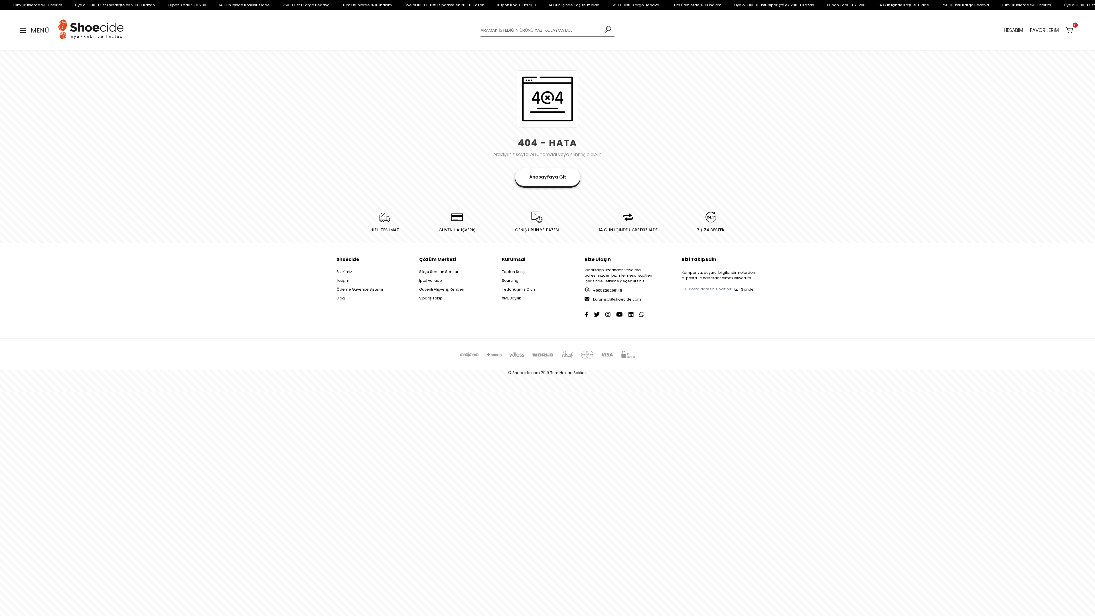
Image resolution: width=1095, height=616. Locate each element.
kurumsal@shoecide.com (616, 299)
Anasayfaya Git (547, 177)
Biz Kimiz (344, 271)
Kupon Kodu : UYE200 (187, 5)
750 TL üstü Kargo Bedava (306, 5)
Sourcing (510, 280)
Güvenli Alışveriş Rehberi (441, 289)
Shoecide (347, 259)
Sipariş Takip (431, 298)
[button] (1070, 30)
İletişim (342, 280)
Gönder (748, 289)
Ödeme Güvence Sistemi (359, 289)
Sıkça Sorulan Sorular (439, 271)
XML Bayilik (511, 298)
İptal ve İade (430, 280)
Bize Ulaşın (598, 259)
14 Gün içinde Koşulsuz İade (244, 5)
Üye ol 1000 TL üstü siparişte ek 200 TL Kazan (115, 5)
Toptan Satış (513, 271)
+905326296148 (607, 290)
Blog (340, 298)
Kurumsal (514, 259)
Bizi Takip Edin (699, 259)
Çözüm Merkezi (437, 259)
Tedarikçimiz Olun (518, 289)
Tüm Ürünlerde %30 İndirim (37, 5)
